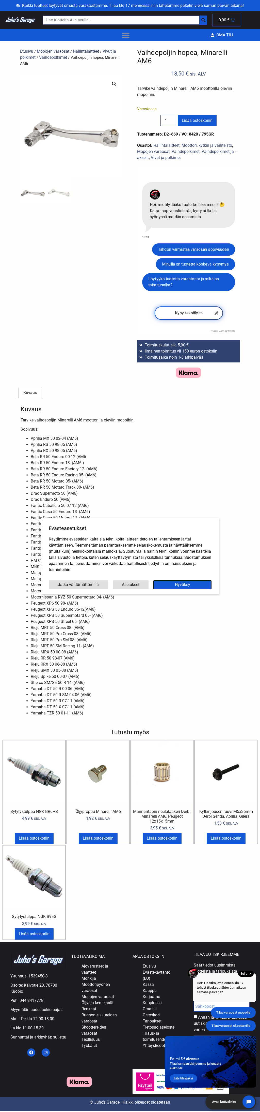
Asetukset (130, 584)
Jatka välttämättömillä (78, 584)
